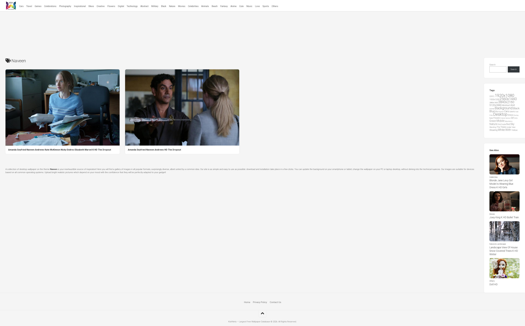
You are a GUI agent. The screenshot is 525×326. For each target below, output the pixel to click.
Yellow (514, 130)
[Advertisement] (262, 32)
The (498, 127)
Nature (172, 6)
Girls (515, 118)
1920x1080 (504, 95)
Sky (512, 124)
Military (154, 6)
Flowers (111, 6)
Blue (492, 111)
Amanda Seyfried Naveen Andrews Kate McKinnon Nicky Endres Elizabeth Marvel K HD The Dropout (59, 149)
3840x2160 (506, 102)
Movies (181, 6)
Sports (265, 6)
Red (508, 124)
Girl (512, 118)
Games (38, 6)
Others (275, 6)
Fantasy (224, 6)
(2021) (491, 96)
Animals (205, 6)
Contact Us (275, 302)
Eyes (491, 118)
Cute (241, 6)
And (513, 105)
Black (163, 6)
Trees (503, 127)
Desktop (500, 114)
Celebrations (50, 6)
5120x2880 (495, 105)
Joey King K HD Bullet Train (504, 217)
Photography (65, 6)
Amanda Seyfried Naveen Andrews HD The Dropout (154, 149)
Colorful (512, 112)
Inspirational (80, 6)
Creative (101, 6)
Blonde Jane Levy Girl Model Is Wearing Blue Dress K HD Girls (501, 184)
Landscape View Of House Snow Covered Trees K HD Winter (503, 251)
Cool (516, 112)
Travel (29, 6)
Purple (503, 124)
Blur (497, 111)
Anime (234, 6)
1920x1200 (494, 99)
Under (509, 127)
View (513, 127)
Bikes (91, 6)
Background (504, 108)
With (508, 129)
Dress (510, 115)
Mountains (508, 121)
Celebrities (193, 6)
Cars (21, 6)
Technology (132, 6)
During (516, 115)
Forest (503, 118)
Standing (492, 127)
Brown (501, 112)
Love (257, 6)
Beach (215, 6)
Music (249, 6)
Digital (121, 6)
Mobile (500, 120)
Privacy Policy (260, 302)
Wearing (493, 130)
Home (247, 302)
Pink (499, 124)
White (501, 129)
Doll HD (493, 284)
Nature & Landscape (497, 244)
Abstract (144, 6)
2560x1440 (508, 99)
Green (492, 120)
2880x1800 (493, 103)
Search (492, 65)
